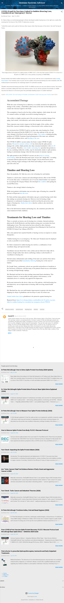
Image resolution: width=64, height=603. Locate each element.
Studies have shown (26, 203)
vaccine (42, 309)
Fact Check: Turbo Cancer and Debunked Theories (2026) (21, 491)
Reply (9, 333)
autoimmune (19, 309)
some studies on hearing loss (31, 148)
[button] (62, 11)
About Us (5, 575)
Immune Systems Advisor (32, 3)
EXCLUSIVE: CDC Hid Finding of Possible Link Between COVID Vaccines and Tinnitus (28, 94)
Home (5, 573)
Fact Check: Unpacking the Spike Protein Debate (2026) (20, 450)
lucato (35, 596)
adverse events (9, 309)
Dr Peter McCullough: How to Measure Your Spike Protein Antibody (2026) (26, 411)
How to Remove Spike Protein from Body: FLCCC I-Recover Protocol (24, 430)
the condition (42, 182)
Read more (59, 384)
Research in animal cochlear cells (22, 144)
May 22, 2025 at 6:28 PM (20, 316)
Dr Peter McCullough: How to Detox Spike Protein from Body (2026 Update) (27, 370)
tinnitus (36, 309)
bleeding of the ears (33, 138)
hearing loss (28, 309)
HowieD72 (11, 316)
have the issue (24, 193)
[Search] (62, 3)
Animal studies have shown (15, 296)
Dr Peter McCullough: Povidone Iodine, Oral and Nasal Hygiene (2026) (25, 510)
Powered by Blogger (33, 593)
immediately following (29, 261)
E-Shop (5, 576)
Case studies (41, 134)
